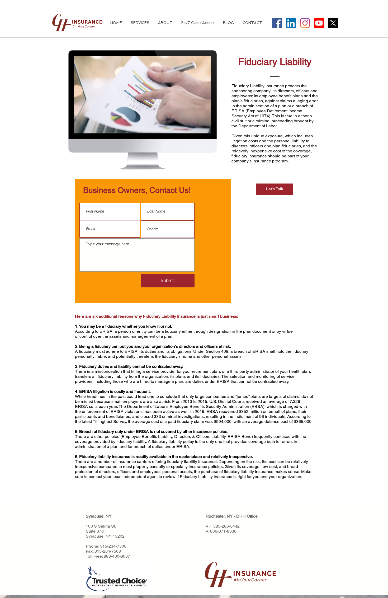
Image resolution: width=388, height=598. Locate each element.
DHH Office (247, 516)
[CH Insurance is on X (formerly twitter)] (333, 23)
